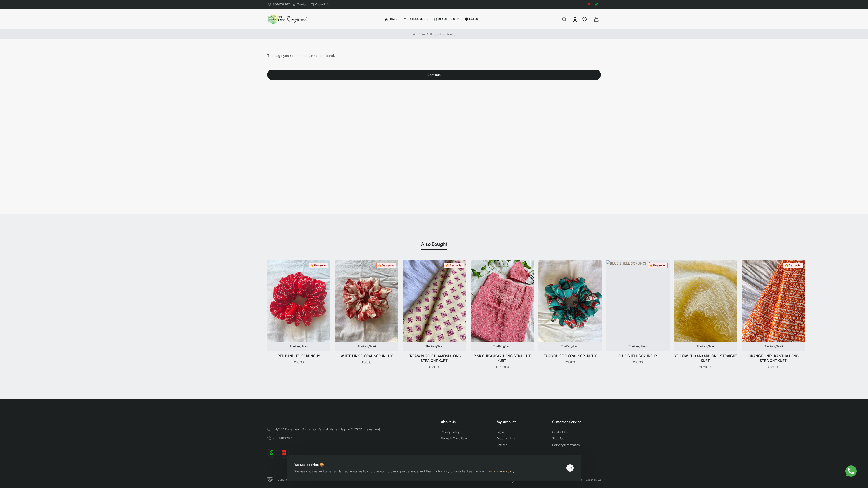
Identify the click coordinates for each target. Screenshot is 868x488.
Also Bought (434, 244)
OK (570, 468)
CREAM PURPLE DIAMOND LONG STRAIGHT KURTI (434, 358)
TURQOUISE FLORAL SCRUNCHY (570, 356)
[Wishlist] (585, 19)
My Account (506, 422)
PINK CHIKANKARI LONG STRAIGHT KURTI (502, 358)
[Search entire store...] (564, 19)
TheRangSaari (299, 346)
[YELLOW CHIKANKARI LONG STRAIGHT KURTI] (705, 301)
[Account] (575, 19)
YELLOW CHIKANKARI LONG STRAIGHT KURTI (705, 358)
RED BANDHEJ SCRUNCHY (299, 356)
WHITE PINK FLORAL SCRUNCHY (367, 356)
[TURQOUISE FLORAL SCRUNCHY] (570, 301)
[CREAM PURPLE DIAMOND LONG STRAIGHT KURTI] (434, 301)
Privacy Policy (504, 471)
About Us (448, 422)
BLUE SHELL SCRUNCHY (637, 356)
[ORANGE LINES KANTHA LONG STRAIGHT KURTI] (773, 301)
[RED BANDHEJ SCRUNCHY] (298, 301)
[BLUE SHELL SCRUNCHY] (638, 301)
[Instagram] (284, 453)
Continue (434, 75)
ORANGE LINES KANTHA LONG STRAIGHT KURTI (773, 358)
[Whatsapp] (272, 453)
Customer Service (566, 422)
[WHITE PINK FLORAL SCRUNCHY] (366, 301)
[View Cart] (596, 19)
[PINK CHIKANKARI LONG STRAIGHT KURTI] (502, 301)
